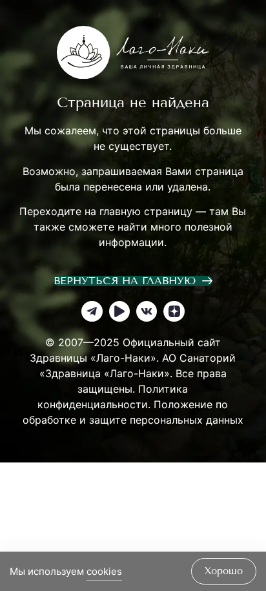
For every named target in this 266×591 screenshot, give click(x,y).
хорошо (224, 571)
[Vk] (146, 311)
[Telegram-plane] (91, 311)
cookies (104, 571)
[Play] (119, 311)
